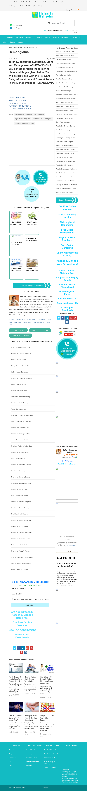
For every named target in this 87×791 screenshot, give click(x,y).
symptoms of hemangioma (43, 119)
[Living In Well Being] (43, 17)
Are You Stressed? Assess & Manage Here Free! (22, 614)
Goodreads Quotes (72, 551)
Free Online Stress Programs (20, 452)
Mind (4, 42)
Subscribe (30, 605)
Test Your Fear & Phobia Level (67, 285)
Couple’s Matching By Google (67, 278)
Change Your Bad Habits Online (21, 366)
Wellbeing (28, 37)
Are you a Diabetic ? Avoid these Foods (47, 718)
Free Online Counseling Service (21, 353)
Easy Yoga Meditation (18, 458)
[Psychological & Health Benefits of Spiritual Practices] (16, 672)
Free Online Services (32, 750)
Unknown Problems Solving (67, 254)
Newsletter (12, 750)
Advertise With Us (67, 298)
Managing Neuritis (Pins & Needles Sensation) (31, 718)
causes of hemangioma (23, 114)
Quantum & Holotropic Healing (20, 397)
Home (10, 2)
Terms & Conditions (50, 768)
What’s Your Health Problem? (20, 495)
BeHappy (75, 37)
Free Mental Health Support (19, 514)
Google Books (31, 319)
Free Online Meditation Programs (21, 464)
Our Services (46, 2)
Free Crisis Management (67, 231)
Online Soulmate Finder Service (21, 545)
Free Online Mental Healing (19, 403)
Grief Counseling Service (67, 216)
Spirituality (65, 2)
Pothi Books (17, 322)
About (10, 762)
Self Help (18, 37)
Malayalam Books (39, 322)
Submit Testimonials (32, 762)
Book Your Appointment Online (20, 347)
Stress (46, 37)
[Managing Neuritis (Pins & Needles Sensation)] (32, 711)
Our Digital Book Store (51, 750)
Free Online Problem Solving (20, 508)
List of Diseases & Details (20, 47)
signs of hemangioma (23, 119)
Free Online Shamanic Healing (20, 477)
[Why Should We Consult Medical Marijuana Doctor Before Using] (47, 672)
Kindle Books (42, 319)
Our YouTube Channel (51, 754)
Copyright (29, 765)
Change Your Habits (20, 335)
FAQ (10, 765)
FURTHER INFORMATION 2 (20, 109)
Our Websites (36, 2)
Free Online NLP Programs (19, 526)
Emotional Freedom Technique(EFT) (22, 415)
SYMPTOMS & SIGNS (17, 100)
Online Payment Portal (67, 292)
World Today (56, 2)
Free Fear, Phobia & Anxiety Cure (21, 446)
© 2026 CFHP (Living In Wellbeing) (18, 787)
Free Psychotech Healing (19, 390)
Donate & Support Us (67, 303)
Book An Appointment (22, 629)
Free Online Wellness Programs (21, 502)
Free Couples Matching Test (20, 427)
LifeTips (54, 37)
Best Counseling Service (18, 359)
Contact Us (37, 5)
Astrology (29, 754)
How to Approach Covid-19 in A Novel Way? (15, 718)
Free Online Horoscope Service (20, 539)
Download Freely (31, 758)
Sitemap (46, 787)
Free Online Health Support (19, 489)
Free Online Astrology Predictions (21, 532)
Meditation (64, 37)
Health (38, 37)
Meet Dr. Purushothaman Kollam (21, 563)
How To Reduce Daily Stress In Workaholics (31, 679)
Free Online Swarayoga (18, 471)
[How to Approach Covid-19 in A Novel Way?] (16, 711)
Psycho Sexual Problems (67, 239)
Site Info (16, 2)
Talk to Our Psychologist (18, 409)
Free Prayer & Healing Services (21, 483)
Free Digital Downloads (22, 636)
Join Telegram (17, 28)
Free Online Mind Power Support (21, 520)
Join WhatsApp (17, 25)
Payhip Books (27, 322)
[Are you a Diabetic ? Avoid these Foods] (47, 711)
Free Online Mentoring (67, 246)
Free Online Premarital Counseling (21, 378)
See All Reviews (67, 461)
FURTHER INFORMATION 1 (20, 106)
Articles (20, 42)
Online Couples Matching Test (67, 271)
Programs (12, 754)
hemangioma (39, 114)
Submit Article (18, 330)
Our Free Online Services (22, 624)
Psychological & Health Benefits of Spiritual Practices (15, 679)
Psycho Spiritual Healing (18, 384)
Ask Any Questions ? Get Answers (22, 557)
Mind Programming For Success (21, 421)
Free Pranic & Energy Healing (20, 434)
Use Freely (12, 5)
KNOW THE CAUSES (17, 98)
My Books (11, 319)
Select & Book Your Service (19, 569)
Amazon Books (20, 319)
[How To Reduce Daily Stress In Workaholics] (32, 672)
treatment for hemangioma (24, 123)
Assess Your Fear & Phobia (19, 440)
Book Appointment (40, 330)
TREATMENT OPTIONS (18, 103)
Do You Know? (25, 2)
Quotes (12, 42)
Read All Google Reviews (67, 464)
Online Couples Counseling (19, 372)
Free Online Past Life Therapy (20, 551)
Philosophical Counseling (67, 223)
